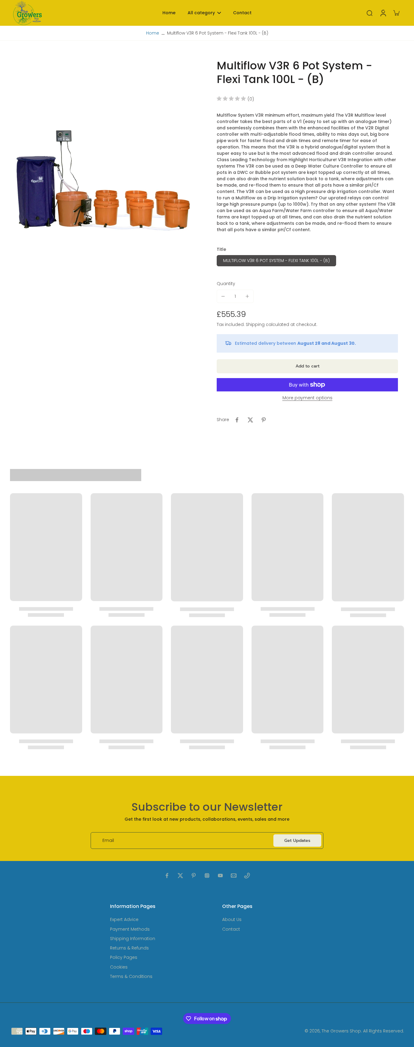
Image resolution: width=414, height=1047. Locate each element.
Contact (231, 929)
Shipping (256, 324)
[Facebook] (167, 875)
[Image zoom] (103, 183)
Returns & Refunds (129, 948)
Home (152, 33)
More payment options (307, 398)
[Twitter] (180, 875)
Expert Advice (124, 919)
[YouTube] (220, 875)
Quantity (226, 284)
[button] (307, 366)
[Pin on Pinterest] (263, 420)
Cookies (119, 967)
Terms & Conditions (131, 976)
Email (108, 840)
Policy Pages (123, 957)
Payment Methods (130, 929)
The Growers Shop (341, 1031)
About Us (232, 919)
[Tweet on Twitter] (250, 420)
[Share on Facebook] (237, 420)
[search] (369, 13)
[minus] (223, 296)
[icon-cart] (396, 13)
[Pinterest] (193, 875)
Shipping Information (132, 939)
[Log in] (382, 13)
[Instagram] (207, 875)
